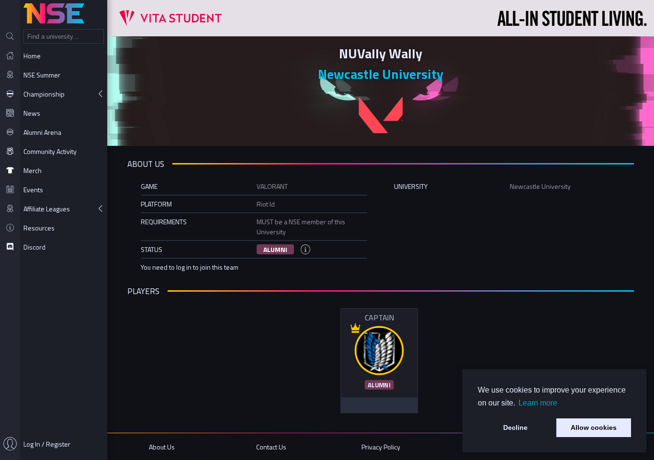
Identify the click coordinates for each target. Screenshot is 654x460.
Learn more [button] (538, 403)
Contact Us (271, 447)
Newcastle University (380, 74)
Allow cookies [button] (594, 427)
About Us (162, 447)
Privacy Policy (380, 447)
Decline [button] (515, 427)
